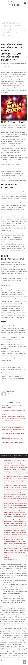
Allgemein (23, 63)
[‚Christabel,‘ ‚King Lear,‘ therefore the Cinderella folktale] (14, 406)
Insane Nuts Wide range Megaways (12, 462)
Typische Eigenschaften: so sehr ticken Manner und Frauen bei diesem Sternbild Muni (14, 442)
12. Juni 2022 (16, 63)
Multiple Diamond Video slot (10, 559)
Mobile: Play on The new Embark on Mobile (14, 460)
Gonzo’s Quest (15, 241)
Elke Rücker (6, 63)
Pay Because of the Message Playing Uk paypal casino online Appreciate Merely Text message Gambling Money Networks (14, 433)
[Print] (9, 66)
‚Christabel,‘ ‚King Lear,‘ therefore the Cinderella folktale (14, 410)
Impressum (14, 457)
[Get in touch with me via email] (8, 394)
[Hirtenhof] (14, 3)
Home (3, 39)
